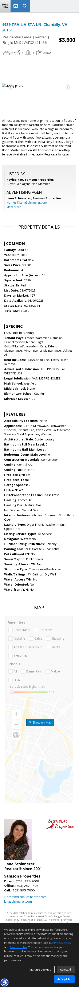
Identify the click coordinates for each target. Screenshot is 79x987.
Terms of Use (18, 947)
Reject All (65, 969)
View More (14, 207)
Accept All (64, 979)
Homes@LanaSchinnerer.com (27, 202)
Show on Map (42, 722)
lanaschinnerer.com (18, 901)
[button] (4, 982)
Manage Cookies (40, 969)
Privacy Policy (62, 943)
